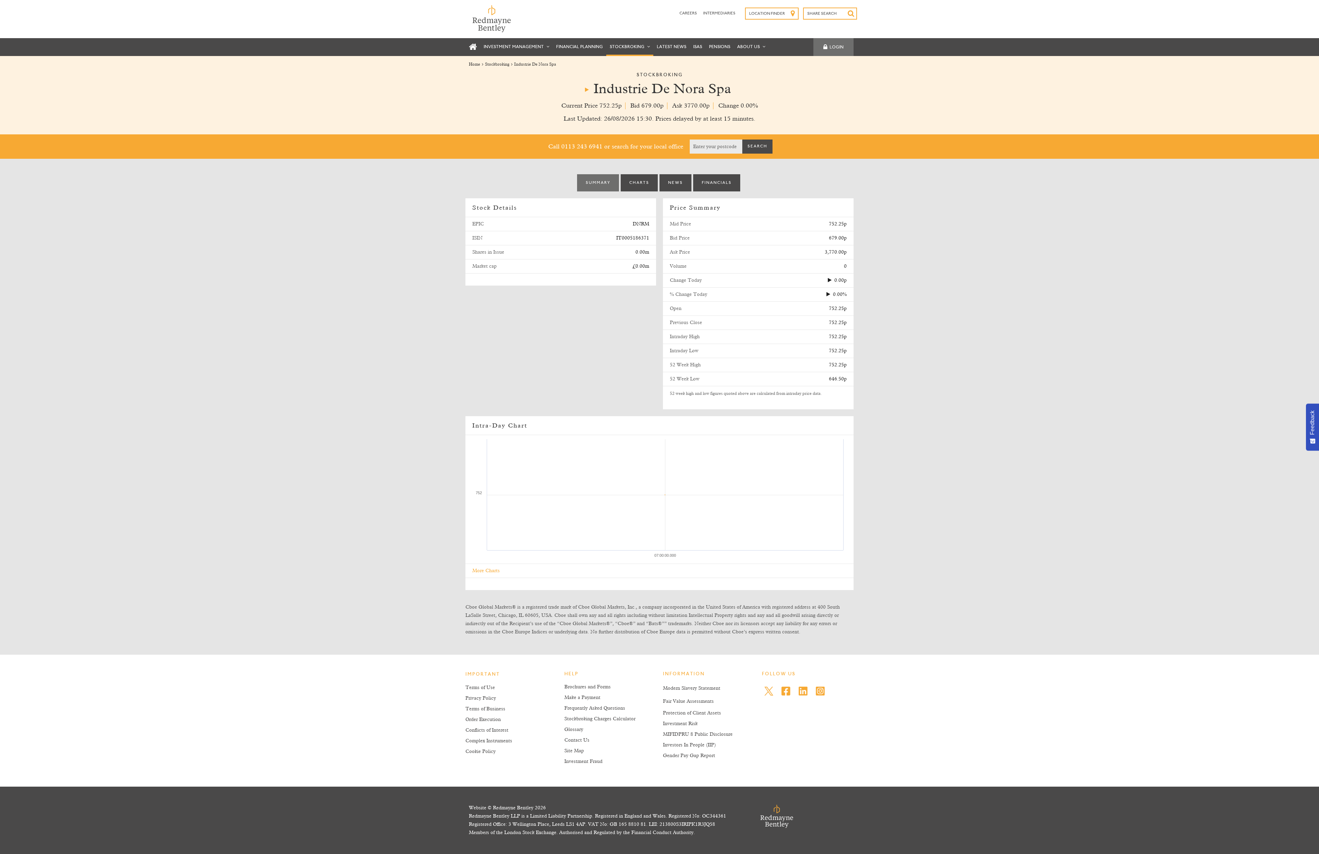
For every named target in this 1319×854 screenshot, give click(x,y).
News (675, 183)
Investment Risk (680, 723)
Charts (639, 183)
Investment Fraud (583, 761)
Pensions (719, 47)
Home (474, 65)
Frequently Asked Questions (594, 708)
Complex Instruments (488, 741)
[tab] (598, 182)
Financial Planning (579, 47)
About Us (749, 47)
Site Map (574, 750)
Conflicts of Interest (486, 730)
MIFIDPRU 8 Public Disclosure (698, 734)
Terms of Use (480, 687)
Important (482, 674)
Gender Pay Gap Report (689, 755)
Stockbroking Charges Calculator (599, 719)
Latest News (671, 47)
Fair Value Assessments (688, 701)
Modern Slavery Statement (691, 688)
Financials (717, 183)
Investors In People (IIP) (689, 745)
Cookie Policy (480, 751)
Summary (598, 183)
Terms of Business (485, 709)
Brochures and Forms (587, 687)
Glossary (573, 729)
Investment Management (514, 47)
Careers (688, 13)
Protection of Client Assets (692, 713)
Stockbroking (627, 47)
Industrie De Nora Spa (535, 65)
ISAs (697, 47)
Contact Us (576, 740)
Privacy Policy (480, 698)
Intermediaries (719, 13)
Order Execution (483, 719)
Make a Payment (582, 697)
